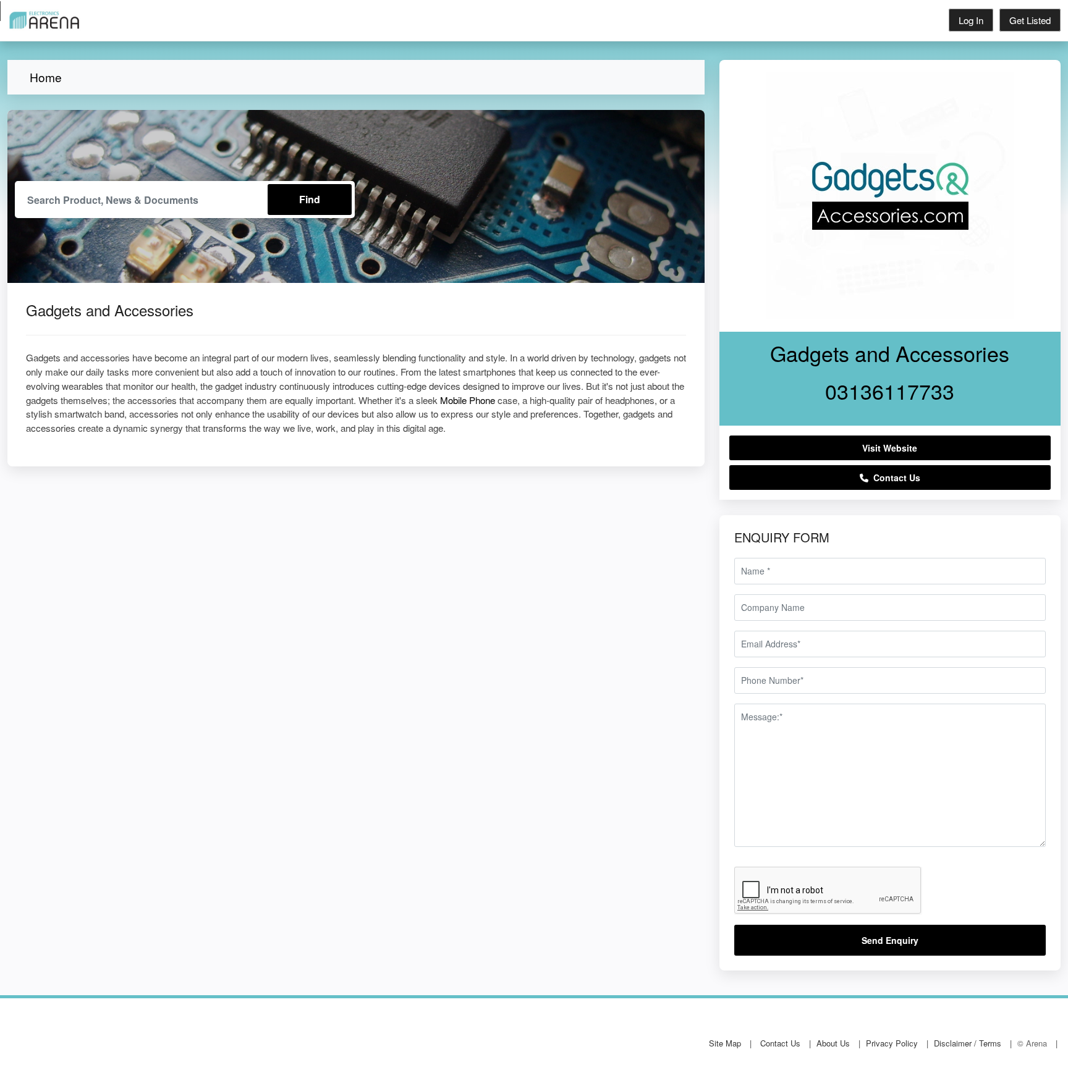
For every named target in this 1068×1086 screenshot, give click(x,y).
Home (46, 77)
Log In (971, 20)
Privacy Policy (892, 1043)
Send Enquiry (890, 940)
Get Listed (1030, 20)
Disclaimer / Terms (967, 1043)
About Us (833, 1043)
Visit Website (889, 448)
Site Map (725, 1043)
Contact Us (894, 477)
